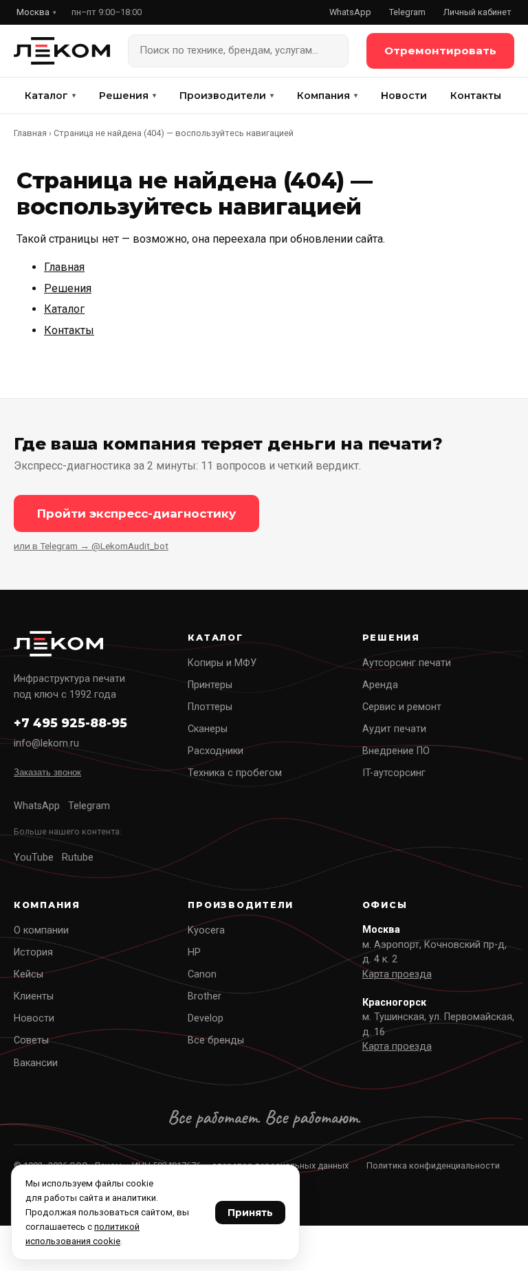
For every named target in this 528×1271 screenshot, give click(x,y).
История (33, 952)
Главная (30, 133)
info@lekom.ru (46, 743)
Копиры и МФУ (222, 663)
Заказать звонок (47, 772)
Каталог (50, 95)
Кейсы (28, 974)
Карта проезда (397, 974)
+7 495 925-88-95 (70, 723)
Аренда (380, 685)
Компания (327, 95)
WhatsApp (350, 12)
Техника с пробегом (235, 773)
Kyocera (206, 930)
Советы (31, 1040)
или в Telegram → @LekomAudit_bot (91, 545)
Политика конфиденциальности (433, 1165)
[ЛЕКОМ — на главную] (62, 51)
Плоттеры (210, 707)
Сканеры (208, 729)
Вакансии (36, 1063)
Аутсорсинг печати (406, 663)
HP (194, 952)
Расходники (215, 751)
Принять (250, 1212)
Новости (404, 95)
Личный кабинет (477, 12)
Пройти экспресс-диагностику (136, 513)
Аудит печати (394, 729)
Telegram (407, 12)
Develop (205, 1018)
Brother (204, 996)
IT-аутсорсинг (394, 773)
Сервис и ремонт (401, 707)
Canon (202, 974)
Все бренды (216, 1040)
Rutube (78, 857)
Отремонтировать (440, 50)
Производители (226, 95)
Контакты (475, 95)
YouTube (34, 857)
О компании (41, 930)
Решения (127, 95)
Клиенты (34, 996)
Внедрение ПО (396, 751)
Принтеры (210, 685)
